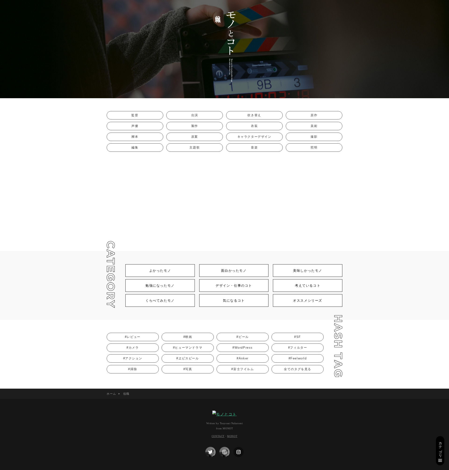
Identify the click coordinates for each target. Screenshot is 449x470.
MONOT (232, 436)
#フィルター (297, 347)
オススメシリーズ (307, 300)
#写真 (187, 369)
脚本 (134, 136)
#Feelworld (298, 358)
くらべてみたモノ (160, 300)
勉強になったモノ (160, 285)
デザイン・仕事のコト (234, 285)
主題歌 (194, 147)
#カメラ (133, 347)
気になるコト (234, 300)
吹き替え (254, 115)
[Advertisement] (224, 199)
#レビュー (133, 337)
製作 (194, 126)
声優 (134, 126)
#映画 (187, 337)
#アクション (132, 358)
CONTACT (218, 436)
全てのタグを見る (297, 369)
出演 (194, 115)
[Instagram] (224, 452)
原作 (314, 115)
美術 (314, 126)
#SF (297, 337)
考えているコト (307, 285)
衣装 (254, 126)
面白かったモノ (233, 270)
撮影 (314, 136)
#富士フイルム (242, 369)
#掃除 (132, 369)
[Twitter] (210, 452)
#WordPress (242, 347)
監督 (134, 115)
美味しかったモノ (307, 270)
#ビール (242, 337)
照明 (314, 147)
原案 (194, 136)
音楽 (254, 147)
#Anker (243, 358)
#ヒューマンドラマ (187, 347)
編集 (134, 147)
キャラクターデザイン (254, 136)
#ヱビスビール (187, 358)
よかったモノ (160, 270)
